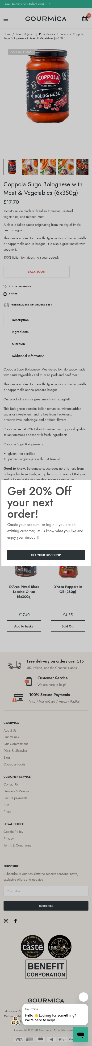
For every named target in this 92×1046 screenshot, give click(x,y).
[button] (46, 555)
